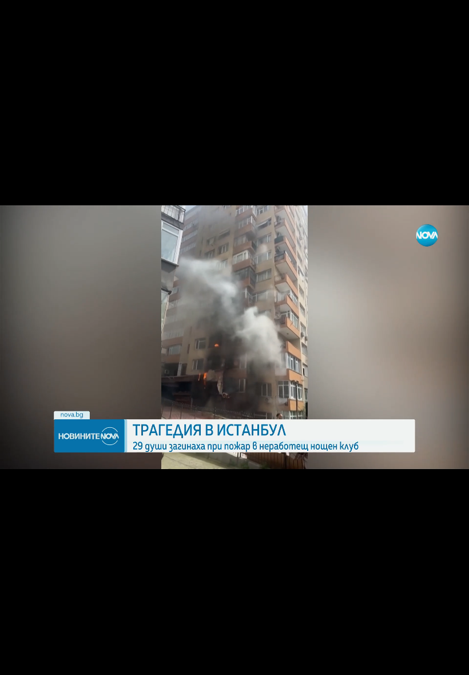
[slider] (167, 644)
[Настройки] (447, 20)
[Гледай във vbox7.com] (448, 660)
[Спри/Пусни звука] (43, 660)
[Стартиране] (19, 660)
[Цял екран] (424, 660)
